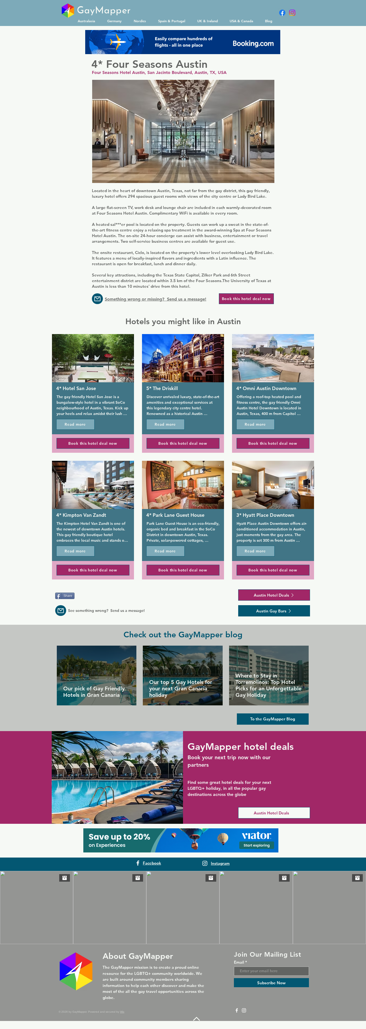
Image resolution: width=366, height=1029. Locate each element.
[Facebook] (282, 13)
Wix (122, 1011)
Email (239, 962)
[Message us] (97, 298)
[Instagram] (292, 13)
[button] (88, 21)
